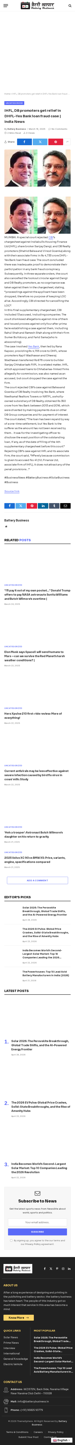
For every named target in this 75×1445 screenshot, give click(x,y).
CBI (50, 237)
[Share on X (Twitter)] (40, 142)
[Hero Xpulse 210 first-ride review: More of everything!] (37, 688)
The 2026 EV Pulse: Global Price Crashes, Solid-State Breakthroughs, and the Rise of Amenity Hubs (45, 933)
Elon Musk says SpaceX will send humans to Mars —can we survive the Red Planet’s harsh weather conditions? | (34, 656)
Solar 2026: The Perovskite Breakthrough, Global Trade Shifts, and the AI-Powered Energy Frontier (44, 911)
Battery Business (17, 129)
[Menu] (5, 6)
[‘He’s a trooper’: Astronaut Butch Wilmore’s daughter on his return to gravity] (37, 807)
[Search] (70, 6)
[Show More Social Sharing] (67, 142)
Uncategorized (14, 103)
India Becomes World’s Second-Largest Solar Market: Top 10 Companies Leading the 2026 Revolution (39, 1168)
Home (7, 94)
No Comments (59, 129)
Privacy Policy (33, 1244)
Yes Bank (33, 346)
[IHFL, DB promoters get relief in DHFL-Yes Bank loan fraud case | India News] (37, 185)
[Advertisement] (37, 52)
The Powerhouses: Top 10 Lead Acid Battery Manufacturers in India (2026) (53, 1372)
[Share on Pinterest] (55, 142)
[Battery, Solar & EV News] (37, 5)
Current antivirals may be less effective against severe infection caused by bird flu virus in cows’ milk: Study (36, 775)
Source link (11, 491)
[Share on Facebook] (24, 142)
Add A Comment (37, 880)
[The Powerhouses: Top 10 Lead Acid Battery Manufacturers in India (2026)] (11, 974)
